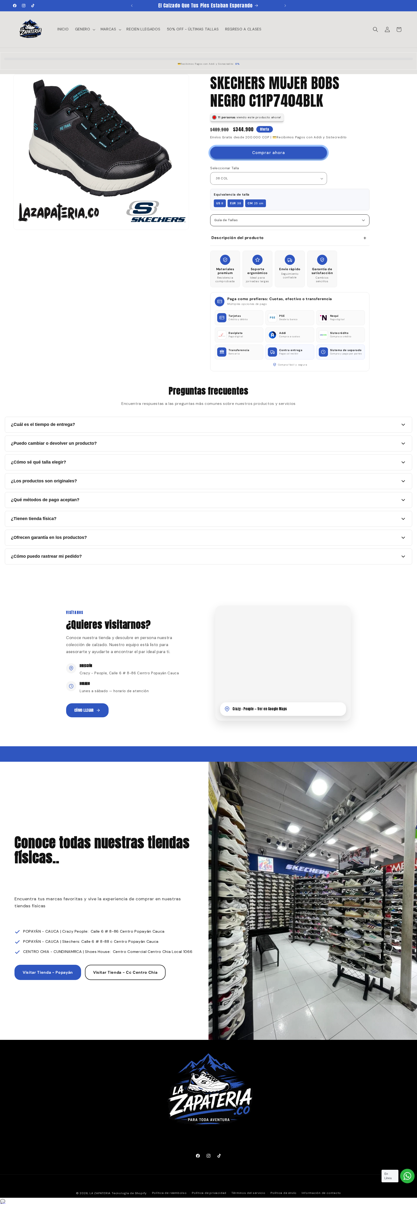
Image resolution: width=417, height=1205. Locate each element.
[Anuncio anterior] (131, 5)
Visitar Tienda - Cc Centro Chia (125, 972)
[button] (84, 29)
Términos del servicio (248, 1193)
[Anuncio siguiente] (285, 5)
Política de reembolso (169, 1193)
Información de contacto (321, 1193)
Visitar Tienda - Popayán (48, 972)
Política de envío (284, 1193)
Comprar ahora (268, 152)
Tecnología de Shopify (129, 1193)
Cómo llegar (84, 710)
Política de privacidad (209, 1193)
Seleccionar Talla (224, 168)
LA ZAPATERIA (100, 1193)
